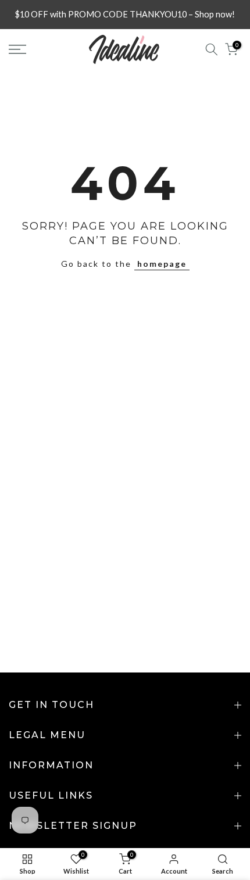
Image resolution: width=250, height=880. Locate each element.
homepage (162, 264)
